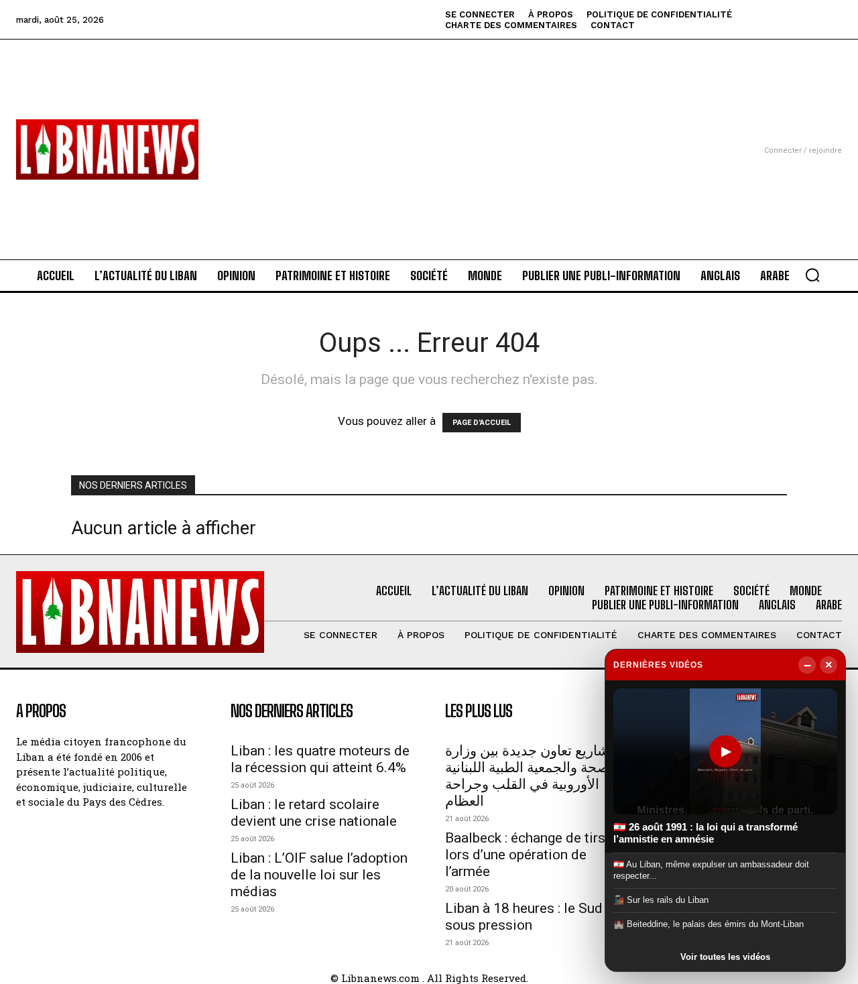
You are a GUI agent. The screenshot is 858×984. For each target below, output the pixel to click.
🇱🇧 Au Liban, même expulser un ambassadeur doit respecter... (711, 869)
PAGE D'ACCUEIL (481, 422)
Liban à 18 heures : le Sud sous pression (524, 916)
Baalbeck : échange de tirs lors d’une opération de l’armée (525, 854)
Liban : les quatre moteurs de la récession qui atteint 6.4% (320, 759)
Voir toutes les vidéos (725, 957)
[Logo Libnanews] (107, 149)
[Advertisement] (429, 133)
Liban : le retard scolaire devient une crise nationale (314, 812)
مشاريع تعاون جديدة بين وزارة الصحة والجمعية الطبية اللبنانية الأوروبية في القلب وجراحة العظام (531, 776)
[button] (812, 275)
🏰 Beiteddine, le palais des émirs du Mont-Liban (708, 924)
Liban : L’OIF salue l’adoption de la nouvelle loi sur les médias (319, 875)
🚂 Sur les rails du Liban (661, 900)
